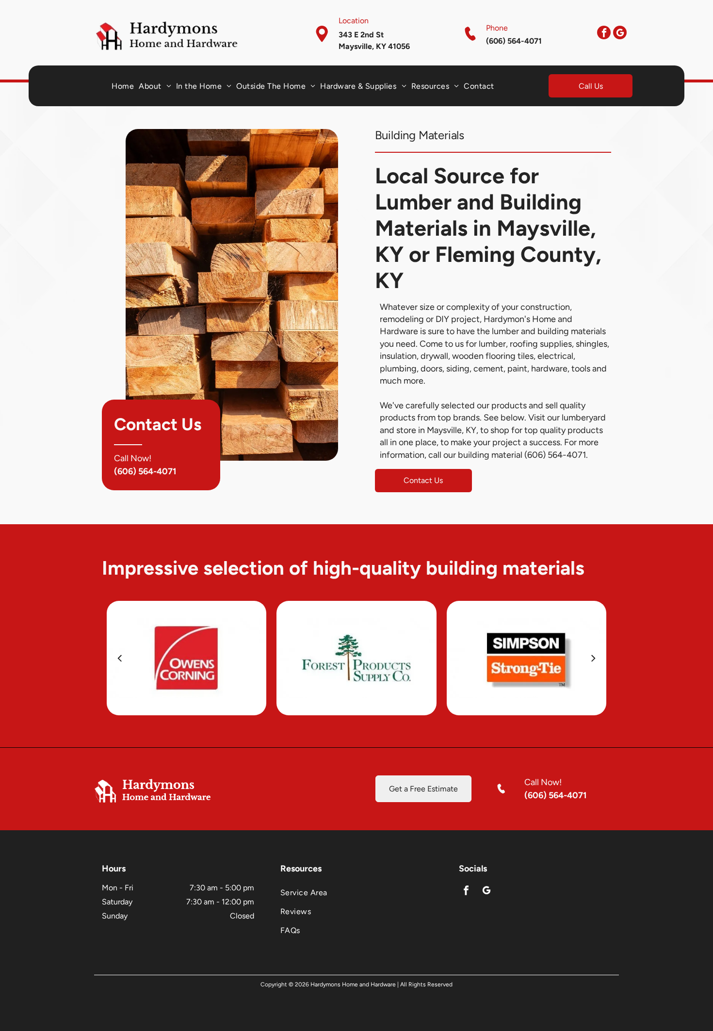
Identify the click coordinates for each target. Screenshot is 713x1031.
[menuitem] (122, 86)
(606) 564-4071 (145, 471)
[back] (119, 657)
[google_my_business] (620, 34)
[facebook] (604, 34)
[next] (593, 657)
